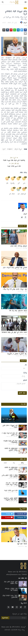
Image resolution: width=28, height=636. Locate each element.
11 (20, 177)
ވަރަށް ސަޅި (12, 194)
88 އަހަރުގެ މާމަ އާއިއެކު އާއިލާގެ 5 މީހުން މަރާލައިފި (9, 434)
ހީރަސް (26, 334)
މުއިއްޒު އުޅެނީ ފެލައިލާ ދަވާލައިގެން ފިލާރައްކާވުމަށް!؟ (10, 441)
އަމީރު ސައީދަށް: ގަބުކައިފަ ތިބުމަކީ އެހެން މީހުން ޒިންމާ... (15, 289)
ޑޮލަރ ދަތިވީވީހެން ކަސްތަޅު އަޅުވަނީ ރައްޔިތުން (10, 426)
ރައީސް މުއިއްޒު (18, 149)
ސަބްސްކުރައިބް (5, 618)
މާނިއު (3, 149)
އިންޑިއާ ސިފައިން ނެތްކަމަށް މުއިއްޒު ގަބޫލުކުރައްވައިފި (10, 596)
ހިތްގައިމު (12, 183)
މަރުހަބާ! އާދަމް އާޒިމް (22, 544)
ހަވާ (16, 428)
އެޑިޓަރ (25, 23)
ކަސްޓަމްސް (9, 149)
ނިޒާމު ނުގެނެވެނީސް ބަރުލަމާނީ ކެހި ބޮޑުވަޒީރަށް (17, 354)
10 (25, 177)
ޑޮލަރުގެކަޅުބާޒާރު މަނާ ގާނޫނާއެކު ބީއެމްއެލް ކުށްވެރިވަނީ (11, 449)
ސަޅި (24, 183)
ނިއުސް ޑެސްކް (25, 248)
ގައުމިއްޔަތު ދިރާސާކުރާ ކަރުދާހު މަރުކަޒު (19, 246)
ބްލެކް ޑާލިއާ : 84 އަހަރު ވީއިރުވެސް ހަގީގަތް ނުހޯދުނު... (11, 483)
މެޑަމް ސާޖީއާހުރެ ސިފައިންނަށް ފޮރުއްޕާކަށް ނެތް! (11, 589)
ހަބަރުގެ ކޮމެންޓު (22, 393)
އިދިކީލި (25, 8)
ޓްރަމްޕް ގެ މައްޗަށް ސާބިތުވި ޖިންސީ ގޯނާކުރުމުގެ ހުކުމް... (9, 476)
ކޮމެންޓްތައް (23, 361)
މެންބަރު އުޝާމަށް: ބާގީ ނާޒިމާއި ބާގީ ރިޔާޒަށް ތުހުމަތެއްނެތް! (14, 332)
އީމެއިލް (25, 373)
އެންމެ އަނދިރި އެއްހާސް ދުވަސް (14, 166)
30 (14, 188)
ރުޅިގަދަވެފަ (24, 194)
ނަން (26, 365)
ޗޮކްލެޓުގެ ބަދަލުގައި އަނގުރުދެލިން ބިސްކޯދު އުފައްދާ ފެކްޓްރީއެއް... (10, 499)
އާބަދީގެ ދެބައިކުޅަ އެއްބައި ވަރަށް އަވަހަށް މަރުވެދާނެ (10, 582)
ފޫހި (18, 183)
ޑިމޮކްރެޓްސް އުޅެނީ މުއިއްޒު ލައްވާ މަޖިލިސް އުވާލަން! (14, 160)
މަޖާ (7, 183)
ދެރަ (19, 194)
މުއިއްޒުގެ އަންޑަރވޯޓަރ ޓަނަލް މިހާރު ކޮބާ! (18, 311)
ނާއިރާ (16, 501)
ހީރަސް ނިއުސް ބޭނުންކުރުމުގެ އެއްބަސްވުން (15, 630)
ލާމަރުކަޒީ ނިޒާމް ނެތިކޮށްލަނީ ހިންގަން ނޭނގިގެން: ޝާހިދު (15, 268)
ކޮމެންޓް (25, 380)
